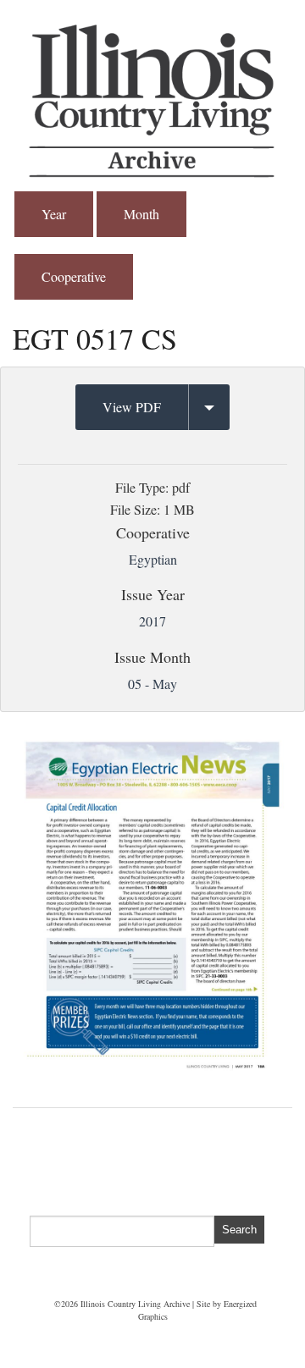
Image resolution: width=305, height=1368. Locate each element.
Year (54, 214)
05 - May (152, 683)
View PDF (132, 407)
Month (141, 214)
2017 (152, 621)
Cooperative (74, 276)
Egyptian (153, 559)
